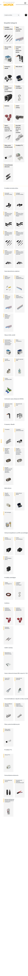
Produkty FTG (19, 145)
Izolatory (7, 105)
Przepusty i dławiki (7, 67)
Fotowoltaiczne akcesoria (9, 165)
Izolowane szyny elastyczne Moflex (18, 49)
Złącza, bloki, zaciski (8, 47)
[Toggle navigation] (25, 3)
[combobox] (4, 15)
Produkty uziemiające (19, 87)
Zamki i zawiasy (18, 106)
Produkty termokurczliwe (9, 28)
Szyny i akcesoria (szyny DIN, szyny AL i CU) (8, 128)
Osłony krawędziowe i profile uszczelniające (8, 89)
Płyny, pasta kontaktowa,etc (9, 146)
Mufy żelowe (19, 66)
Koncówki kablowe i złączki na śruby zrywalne (18, 129)
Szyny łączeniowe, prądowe (19, 29)
